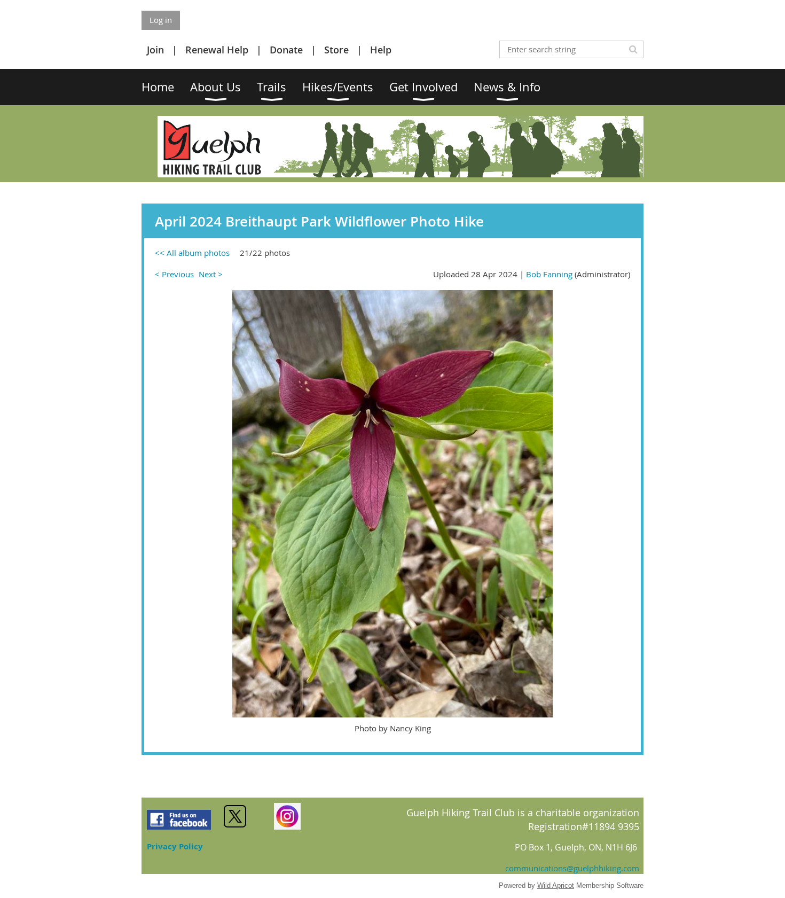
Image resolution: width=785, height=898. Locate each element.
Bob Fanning (549, 274)
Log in (161, 19)
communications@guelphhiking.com (572, 868)
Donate (286, 49)
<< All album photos (192, 252)
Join (155, 49)
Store (336, 49)
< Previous (174, 274)
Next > (211, 274)
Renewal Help (216, 49)
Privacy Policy (175, 846)
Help (380, 49)
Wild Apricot (555, 885)
